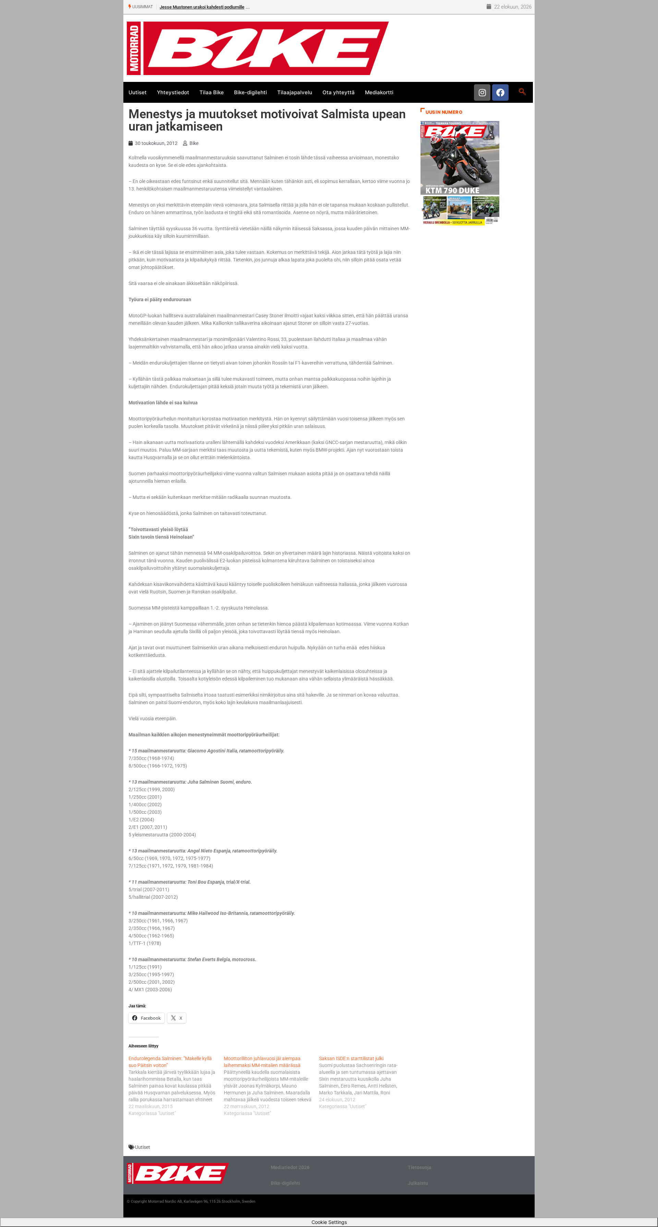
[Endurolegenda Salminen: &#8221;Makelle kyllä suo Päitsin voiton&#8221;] (176, 1086)
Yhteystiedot (173, 92)
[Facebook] (500, 92)
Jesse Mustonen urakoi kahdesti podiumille (202, 7)
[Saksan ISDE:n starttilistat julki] (366, 1082)
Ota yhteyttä (338, 92)
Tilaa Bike (211, 92)
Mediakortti (379, 92)
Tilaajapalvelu (294, 92)
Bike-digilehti (250, 92)
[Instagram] (482, 92)
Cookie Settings (329, 1222)
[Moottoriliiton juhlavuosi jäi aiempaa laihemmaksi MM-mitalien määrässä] (271, 1086)
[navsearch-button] (522, 92)
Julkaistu (418, 1183)
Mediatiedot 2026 (290, 1167)
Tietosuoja (419, 1167)
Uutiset (138, 92)
